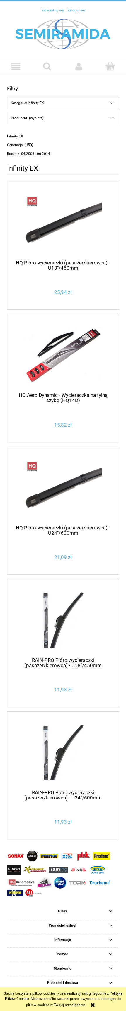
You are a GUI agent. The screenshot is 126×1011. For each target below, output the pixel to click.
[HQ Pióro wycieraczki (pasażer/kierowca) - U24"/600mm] (63, 488)
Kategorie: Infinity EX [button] (27, 103)
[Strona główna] (63, 34)
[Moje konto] (79, 66)
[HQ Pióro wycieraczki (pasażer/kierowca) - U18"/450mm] (63, 223)
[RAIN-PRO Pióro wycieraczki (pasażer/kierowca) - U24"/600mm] (63, 752)
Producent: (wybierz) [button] (27, 118)
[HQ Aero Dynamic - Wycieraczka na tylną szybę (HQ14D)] (63, 355)
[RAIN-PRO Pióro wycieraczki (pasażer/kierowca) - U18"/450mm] (63, 620)
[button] (16, 66)
